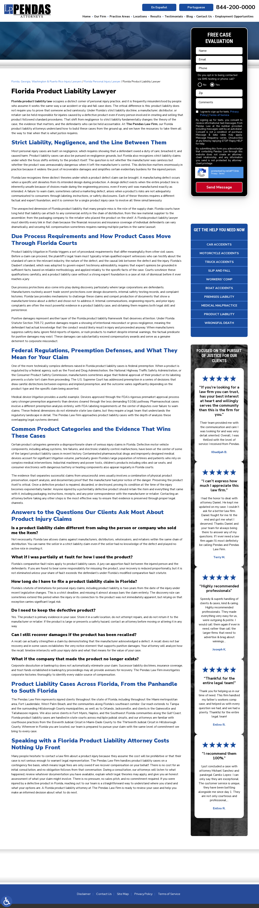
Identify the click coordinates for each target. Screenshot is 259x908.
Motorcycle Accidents (219, 253)
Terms (221, 174)
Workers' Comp (219, 279)
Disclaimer (84, 894)
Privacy (214, 174)
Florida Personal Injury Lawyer (102, 81)
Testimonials (174, 16)
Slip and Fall (219, 271)
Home (86, 16)
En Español (159, 7)
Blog (189, 16)
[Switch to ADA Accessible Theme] (6, 901)
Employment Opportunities (234, 16)
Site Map (123, 894)
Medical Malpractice (219, 305)
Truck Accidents (219, 262)
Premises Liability (219, 297)
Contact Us (204, 16)
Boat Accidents (219, 288)
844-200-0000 (235, 7)
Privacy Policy (143, 894)
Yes (217, 85)
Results (155, 16)
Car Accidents (219, 244)
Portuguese (196, 7)
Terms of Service (219, 115)
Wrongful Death (219, 323)
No (204, 85)
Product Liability (219, 314)
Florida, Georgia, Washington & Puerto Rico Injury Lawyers (46, 81)
